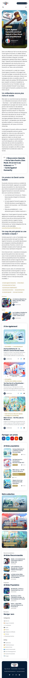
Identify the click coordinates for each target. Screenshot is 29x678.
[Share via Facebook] (18, 359)
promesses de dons (8, 290)
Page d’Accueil (7, 668)
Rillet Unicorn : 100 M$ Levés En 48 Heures (18, 470)
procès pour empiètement (10, 287)
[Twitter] (9, 674)
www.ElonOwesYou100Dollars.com (11, 228)
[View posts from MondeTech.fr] (8, 41)
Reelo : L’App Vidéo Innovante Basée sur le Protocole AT (17, 605)
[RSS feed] (19, 674)
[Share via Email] (24, 359)
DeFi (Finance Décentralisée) (13, 413)
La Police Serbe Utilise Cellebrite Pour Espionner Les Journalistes (18, 576)
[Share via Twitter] (21, 359)
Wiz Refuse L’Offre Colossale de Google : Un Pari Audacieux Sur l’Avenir (18, 597)
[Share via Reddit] (16, 438)
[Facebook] (13, 674)
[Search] (3, 7)
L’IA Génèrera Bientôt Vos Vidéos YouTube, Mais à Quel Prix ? (19, 300)
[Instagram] (16, 674)
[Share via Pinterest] (12, 438)
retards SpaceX (7, 292)
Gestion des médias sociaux (13, 381)
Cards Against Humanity (9, 283)
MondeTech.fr (14, 40)
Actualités (8, 26)
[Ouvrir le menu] (26, 7)
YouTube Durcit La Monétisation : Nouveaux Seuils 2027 (14, 384)
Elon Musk (21, 283)
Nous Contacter (21, 3)
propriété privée (20, 290)
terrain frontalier (18, 292)
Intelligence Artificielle (12, 415)
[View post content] (6, 302)
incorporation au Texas (9, 285)
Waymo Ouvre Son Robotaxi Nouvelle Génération (17, 482)
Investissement (18, 346)
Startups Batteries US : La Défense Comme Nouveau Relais (14, 349)
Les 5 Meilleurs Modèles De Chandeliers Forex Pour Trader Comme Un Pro (19, 314)
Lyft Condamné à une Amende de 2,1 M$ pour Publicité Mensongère (17, 568)
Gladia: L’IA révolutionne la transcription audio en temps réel (18, 560)
